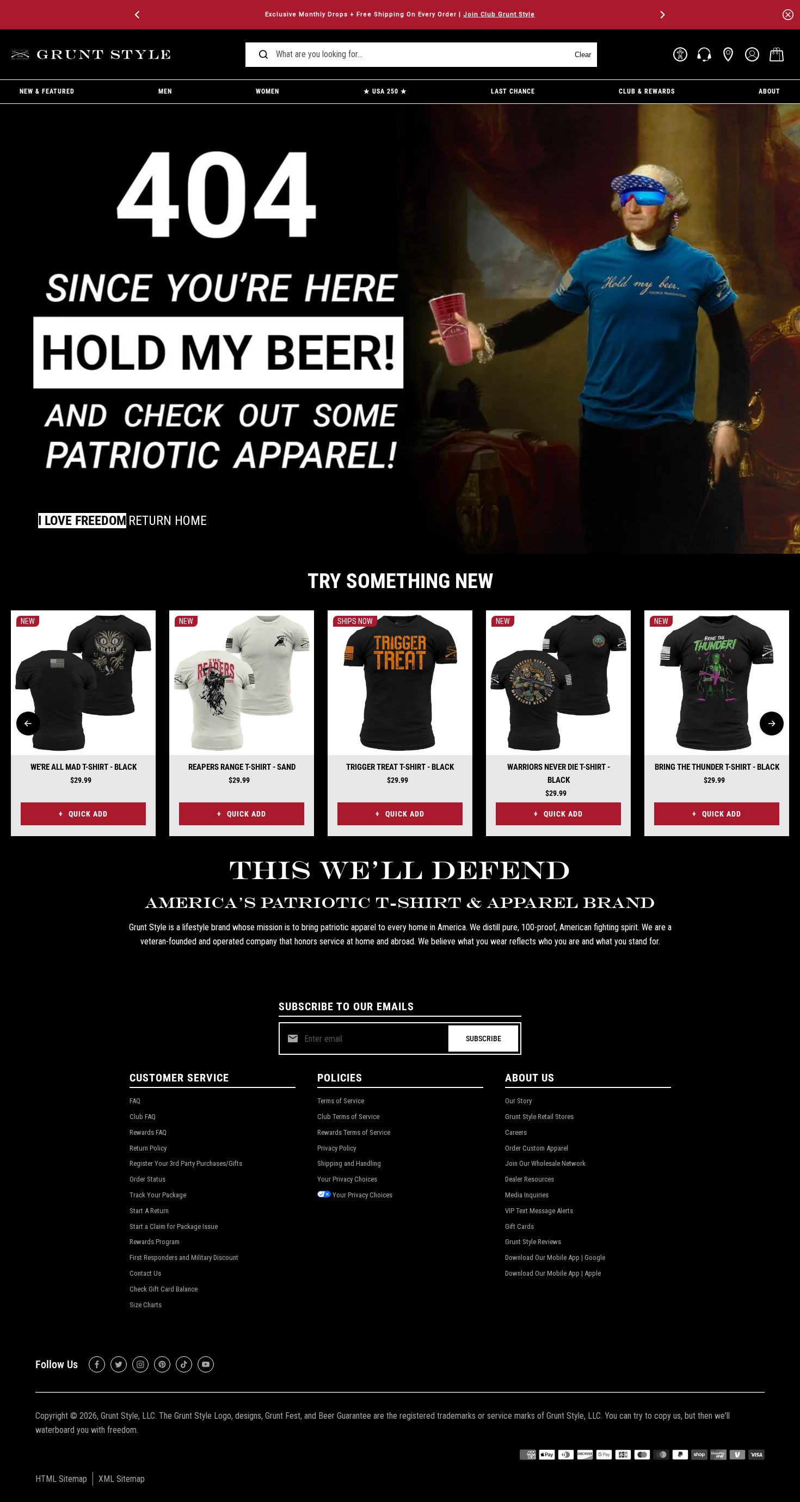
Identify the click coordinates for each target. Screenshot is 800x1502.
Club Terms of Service (348, 1116)
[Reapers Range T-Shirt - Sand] (241, 682)
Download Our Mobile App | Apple (553, 1273)
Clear (583, 55)
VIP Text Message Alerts (539, 1211)
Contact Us (145, 1273)
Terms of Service (340, 1101)
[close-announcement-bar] (788, 14)
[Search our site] (263, 54)
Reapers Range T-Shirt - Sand (242, 767)
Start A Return (149, 1211)
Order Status (147, 1179)
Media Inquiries (527, 1195)
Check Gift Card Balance (164, 1289)
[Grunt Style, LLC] (92, 55)
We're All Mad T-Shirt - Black (83, 767)
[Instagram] (140, 1364)
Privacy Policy (336, 1148)
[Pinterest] (162, 1364)
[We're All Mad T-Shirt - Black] (83, 682)
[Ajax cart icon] (776, 54)
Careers (516, 1132)
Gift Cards (519, 1226)
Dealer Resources (529, 1179)
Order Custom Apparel (536, 1148)
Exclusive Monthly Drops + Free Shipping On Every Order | (400, 14)
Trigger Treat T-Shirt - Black (400, 767)
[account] (752, 54)
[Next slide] (772, 723)
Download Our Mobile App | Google (555, 1257)
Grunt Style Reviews (533, 1242)
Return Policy (148, 1148)
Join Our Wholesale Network (545, 1163)
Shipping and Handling (349, 1163)
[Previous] (138, 15)
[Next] (662, 15)
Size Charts (146, 1305)
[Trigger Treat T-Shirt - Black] (400, 682)
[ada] (680, 54)
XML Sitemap (122, 1479)
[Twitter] (118, 1364)
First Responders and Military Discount (184, 1257)
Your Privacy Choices (347, 1179)
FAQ (135, 1101)
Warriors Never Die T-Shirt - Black (558, 773)
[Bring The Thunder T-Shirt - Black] (716, 682)
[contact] (704, 54)
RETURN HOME (167, 520)
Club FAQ (143, 1116)
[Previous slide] (28, 723)
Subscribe (483, 1038)
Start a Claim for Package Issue (174, 1226)
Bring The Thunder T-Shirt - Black (717, 767)
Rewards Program (155, 1242)
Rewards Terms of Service (353, 1132)
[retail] (728, 54)
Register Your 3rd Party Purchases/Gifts (186, 1163)
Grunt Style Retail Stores (539, 1116)
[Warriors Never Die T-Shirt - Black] (558, 682)
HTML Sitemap (61, 1479)
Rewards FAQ (148, 1132)
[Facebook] (97, 1364)
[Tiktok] (184, 1364)
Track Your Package (158, 1195)
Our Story (518, 1101)
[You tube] (206, 1364)
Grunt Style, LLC (128, 1416)
